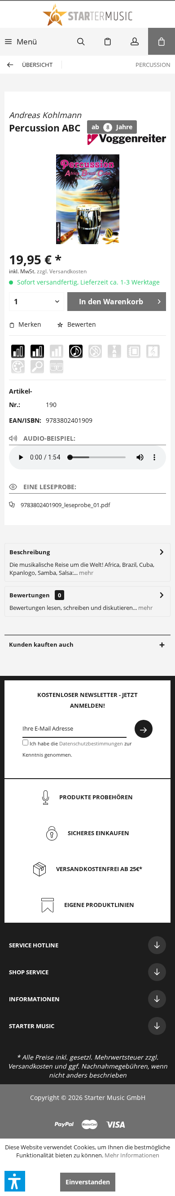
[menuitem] (20, 41)
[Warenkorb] (161, 41)
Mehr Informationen (132, 1155)
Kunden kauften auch (41, 644)
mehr (85, 573)
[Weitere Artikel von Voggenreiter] (127, 142)
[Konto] (134, 41)
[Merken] (107, 41)
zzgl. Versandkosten (62, 271)
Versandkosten (30, 1066)
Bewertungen (29, 595)
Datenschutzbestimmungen (91, 743)
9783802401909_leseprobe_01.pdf (65, 505)
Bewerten (81, 324)
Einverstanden (88, 1182)
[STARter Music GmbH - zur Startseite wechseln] (87, 14)
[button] (14, 1181)
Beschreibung (29, 552)
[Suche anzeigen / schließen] (80, 41)
